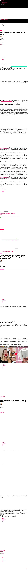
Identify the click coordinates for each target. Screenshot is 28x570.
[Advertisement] (14, 14)
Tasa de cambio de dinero (5, 2)
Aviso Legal (3, 3)
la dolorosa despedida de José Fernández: (6, 101)
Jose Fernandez (6, 211)
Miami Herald (13, 66)
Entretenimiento (3, 27)
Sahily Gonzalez (2, 44)
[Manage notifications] (26, 568)
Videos (2, 28)
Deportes (3, 26)
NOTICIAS (3, 25)
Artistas (3, 559)
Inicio (2, 24)
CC (2, 186)
